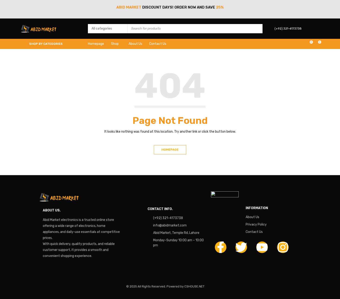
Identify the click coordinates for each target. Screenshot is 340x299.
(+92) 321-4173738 (168, 218)
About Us (252, 217)
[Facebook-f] (220, 247)
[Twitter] (241, 247)
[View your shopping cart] (317, 44)
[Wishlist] (309, 44)
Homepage (170, 149)
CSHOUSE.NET (194, 286)
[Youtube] (262, 247)
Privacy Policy (256, 224)
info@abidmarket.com (170, 225)
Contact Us (254, 232)
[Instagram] (283, 247)
